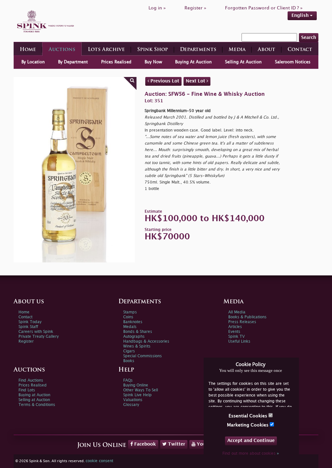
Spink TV (236, 336)
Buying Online (135, 385)
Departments (198, 49)
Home (28, 49)
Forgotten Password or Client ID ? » (263, 8)
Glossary (131, 405)
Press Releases (242, 322)
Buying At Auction (193, 62)
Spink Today (30, 322)
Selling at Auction (34, 400)
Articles (235, 327)
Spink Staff (28, 327)
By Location (33, 62)
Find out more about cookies (250, 453)
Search (308, 37)
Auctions (62, 49)
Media (237, 49)
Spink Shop (152, 49)
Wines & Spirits (136, 346)
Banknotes (132, 322)
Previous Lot (164, 81)
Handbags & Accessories (146, 341)
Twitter (176, 444)
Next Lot (196, 81)
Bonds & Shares (137, 332)
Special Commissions (142, 356)
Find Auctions (30, 380)
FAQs (128, 380)
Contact (300, 49)
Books (128, 361)
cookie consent (99, 461)
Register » (195, 8)
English (300, 15)
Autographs (134, 336)
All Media (236, 312)
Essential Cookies (248, 416)
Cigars (129, 351)
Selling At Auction (243, 62)
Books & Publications (247, 317)
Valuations (132, 400)
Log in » (157, 8)
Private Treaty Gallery (38, 336)
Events (234, 332)
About (266, 49)
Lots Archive (106, 49)
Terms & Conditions (36, 405)
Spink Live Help (137, 395)
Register (26, 341)
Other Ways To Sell (140, 390)
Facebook (144, 444)
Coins (128, 317)
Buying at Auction (34, 395)
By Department (73, 62)
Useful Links (239, 341)
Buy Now (153, 62)
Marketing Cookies (248, 425)
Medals (129, 327)
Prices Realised (116, 62)
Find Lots (26, 390)
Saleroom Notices (293, 62)
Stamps (130, 312)
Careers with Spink (35, 332)
